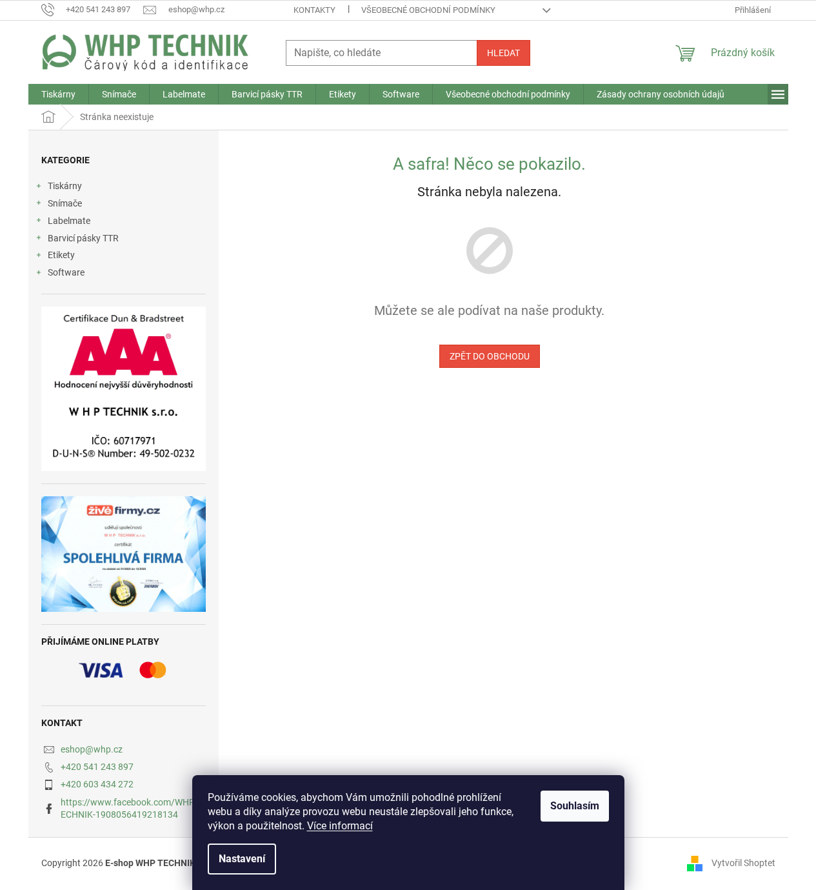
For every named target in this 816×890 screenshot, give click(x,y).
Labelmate (69, 221)
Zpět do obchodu (490, 356)
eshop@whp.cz (92, 749)
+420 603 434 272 (97, 784)
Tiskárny (65, 186)
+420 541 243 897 (97, 767)
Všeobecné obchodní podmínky (428, 10)
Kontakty (314, 10)
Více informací (340, 826)
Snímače (65, 203)
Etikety (61, 255)
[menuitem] (58, 94)
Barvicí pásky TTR (83, 238)
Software (66, 272)
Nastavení (242, 859)
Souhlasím (574, 806)
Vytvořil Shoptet (743, 863)
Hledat (503, 53)
